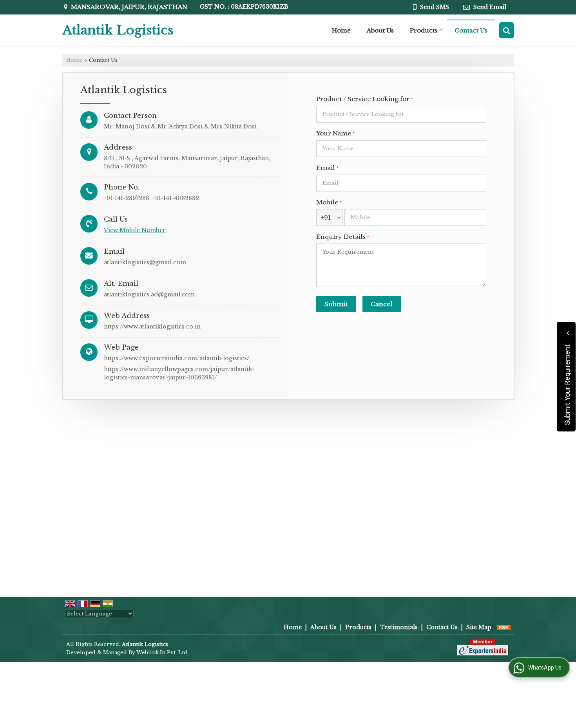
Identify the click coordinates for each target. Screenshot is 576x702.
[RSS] (504, 627)
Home (341, 30)
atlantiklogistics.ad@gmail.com (149, 294)
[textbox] (401, 114)
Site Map (478, 627)
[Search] (506, 30)
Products (423, 30)
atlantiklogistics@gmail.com (145, 262)
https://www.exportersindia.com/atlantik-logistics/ (176, 358)
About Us (380, 30)
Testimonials (399, 627)
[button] (135, 230)
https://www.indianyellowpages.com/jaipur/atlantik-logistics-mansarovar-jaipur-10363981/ (179, 373)
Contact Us (471, 30)
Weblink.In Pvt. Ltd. (162, 652)
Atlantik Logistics (118, 30)
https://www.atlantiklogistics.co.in (152, 326)
